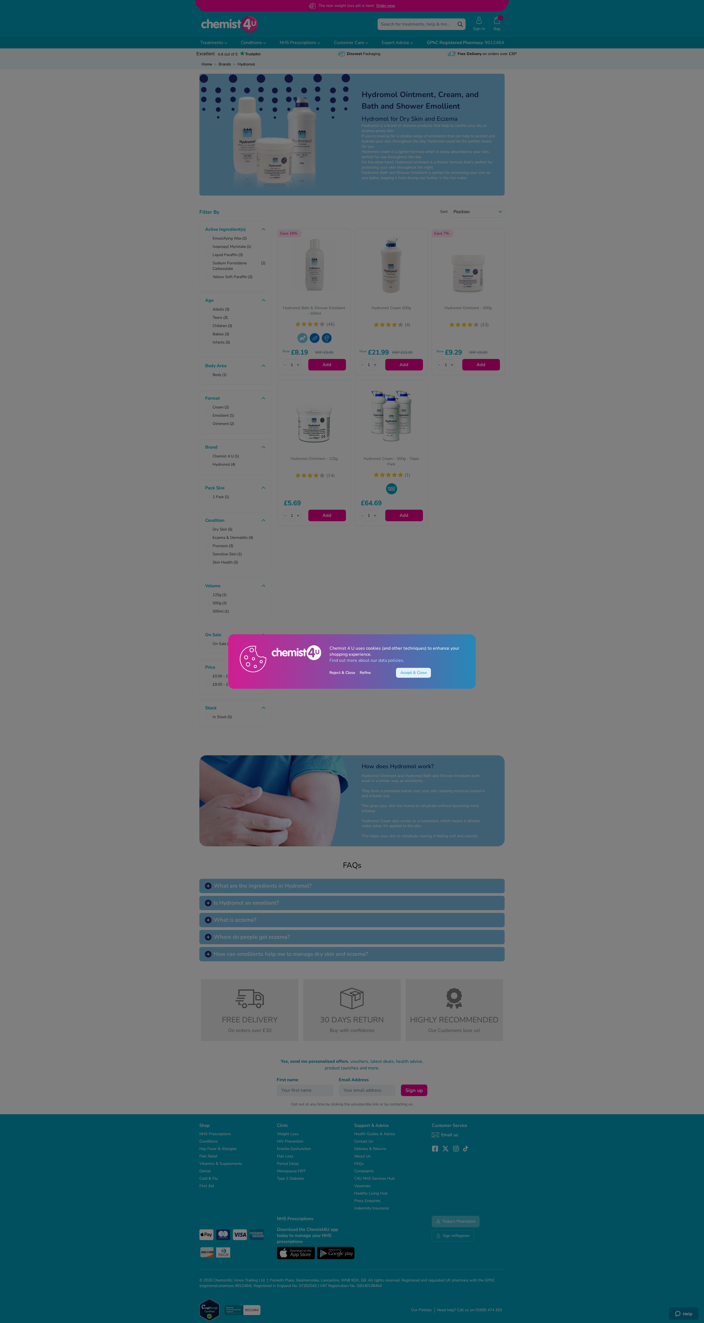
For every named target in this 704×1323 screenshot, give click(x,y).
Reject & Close (342, 672)
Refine (365, 672)
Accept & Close (413, 672)
